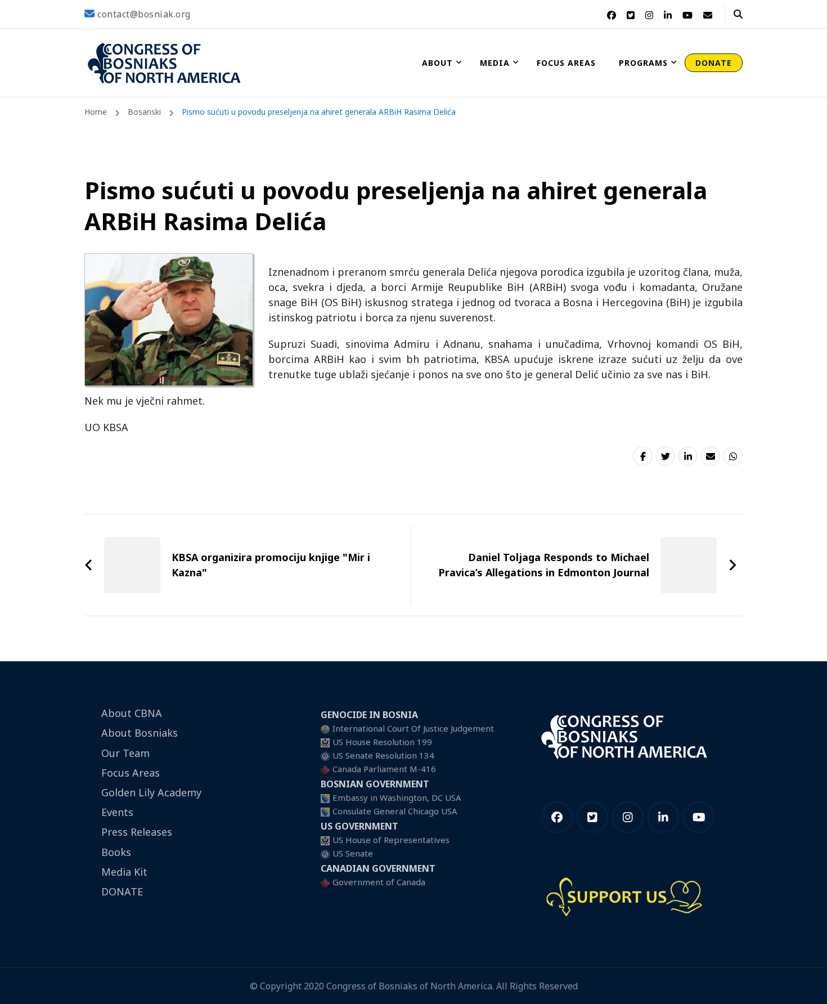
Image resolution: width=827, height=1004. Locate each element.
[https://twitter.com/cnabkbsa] (592, 817)
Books (116, 852)
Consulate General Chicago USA (394, 811)
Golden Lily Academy (151, 792)
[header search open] (738, 14)
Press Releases (136, 832)
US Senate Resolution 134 (383, 755)
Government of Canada (378, 882)
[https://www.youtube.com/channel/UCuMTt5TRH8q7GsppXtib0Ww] (698, 817)
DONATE (713, 62)
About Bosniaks (139, 732)
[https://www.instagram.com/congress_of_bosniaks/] (628, 817)
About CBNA (131, 713)
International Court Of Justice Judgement (413, 728)
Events (117, 812)
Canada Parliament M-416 (384, 768)
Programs (643, 62)
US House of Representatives (391, 839)
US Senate (352, 853)
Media (495, 62)
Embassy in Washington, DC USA (396, 797)
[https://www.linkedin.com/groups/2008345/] (663, 817)
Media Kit (124, 871)
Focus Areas (566, 62)
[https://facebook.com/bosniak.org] (557, 817)
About (437, 62)
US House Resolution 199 (382, 741)
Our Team (125, 753)
